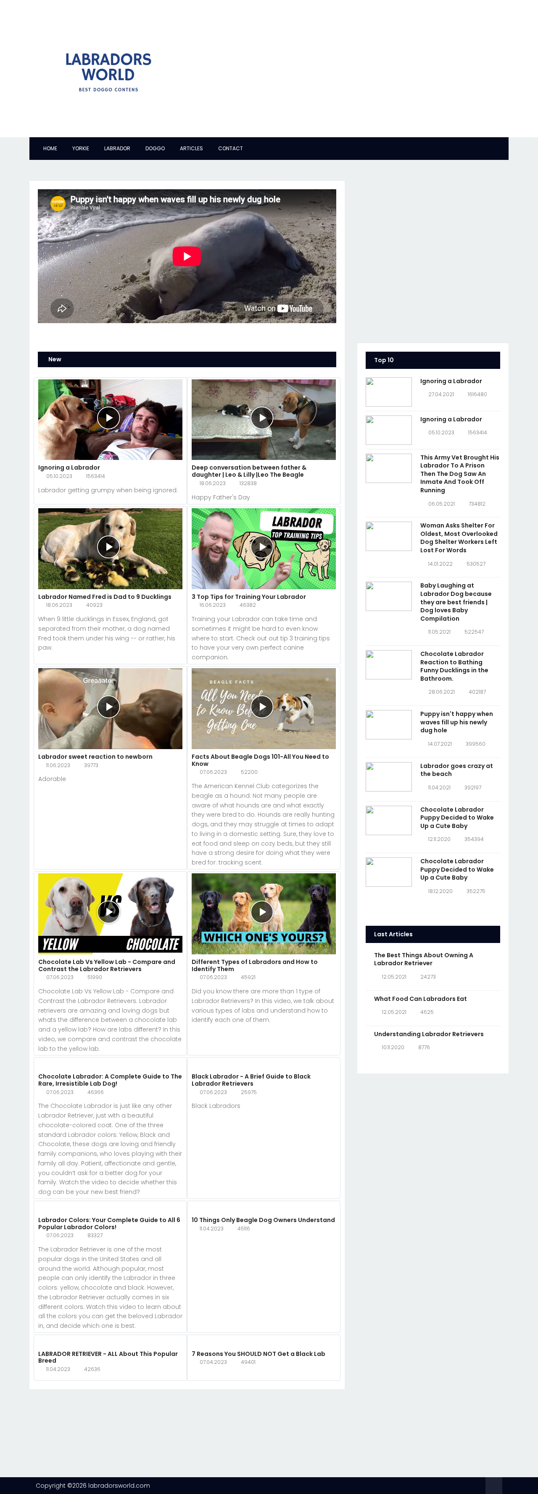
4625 (427, 1012)
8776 (424, 1047)
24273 (428, 976)
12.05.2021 (394, 976)
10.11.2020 (393, 1047)
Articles (191, 148)
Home (50, 148)
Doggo (155, 148)
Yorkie (80, 148)
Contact (230, 148)
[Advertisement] (348, 67)
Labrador (117, 148)
